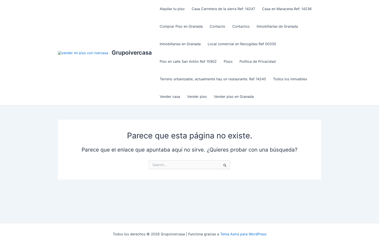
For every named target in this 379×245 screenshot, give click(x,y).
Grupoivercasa (132, 52)
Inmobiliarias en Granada (180, 44)
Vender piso (197, 96)
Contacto (217, 26)
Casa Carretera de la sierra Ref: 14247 (223, 9)
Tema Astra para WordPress (243, 234)
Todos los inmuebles (290, 79)
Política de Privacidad (258, 61)
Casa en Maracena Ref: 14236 (287, 9)
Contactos (241, 26)
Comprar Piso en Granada (181, 26)
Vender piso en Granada (234, 96)
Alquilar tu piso (172, 9)
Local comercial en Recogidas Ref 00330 (242, 44)
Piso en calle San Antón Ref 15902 (188, 61)
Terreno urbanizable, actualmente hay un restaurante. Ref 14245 (213, 79)
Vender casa (170, 96)
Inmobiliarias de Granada (277, 26)
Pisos (228, 61)
